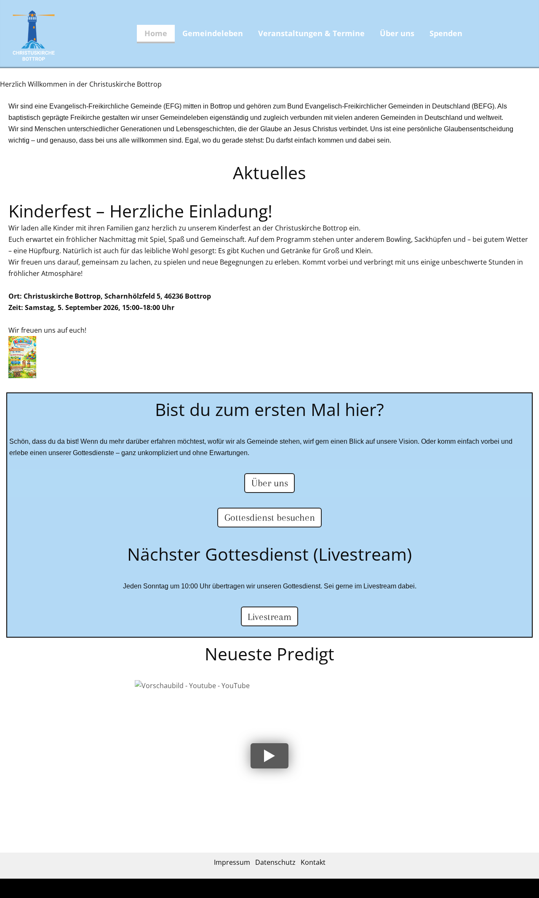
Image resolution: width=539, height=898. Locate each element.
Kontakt (313, 862)
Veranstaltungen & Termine (311, 33)
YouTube (159, 693)
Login (290, 889)
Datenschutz (275, 862)
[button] (269, 756)
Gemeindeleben (212, 33)
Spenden (446, 33)
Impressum (232, 862)
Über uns (397, 33)
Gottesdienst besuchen (269, 517)
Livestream (269, 616)
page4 (275, 889)
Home (155, 33)
